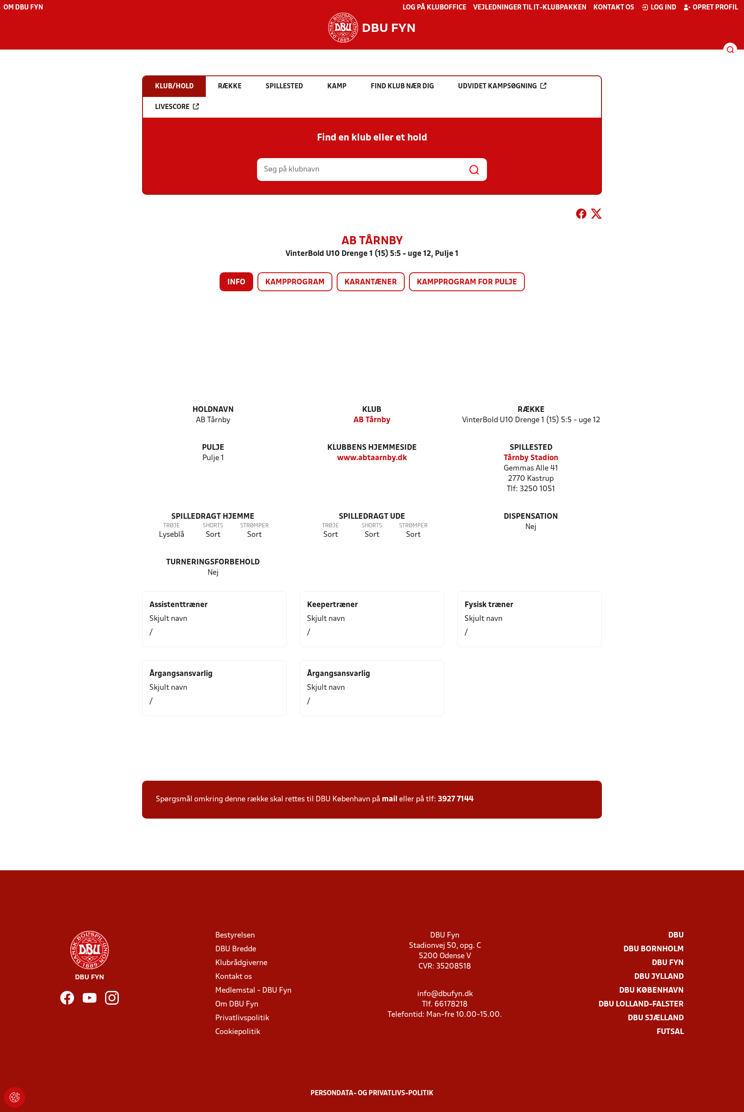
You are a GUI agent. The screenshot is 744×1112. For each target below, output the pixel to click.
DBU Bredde (235, 949)
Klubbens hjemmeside (372, 448)
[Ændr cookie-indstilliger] (14, 1097)
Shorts (213, 526)
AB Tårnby (372, 420)
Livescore (172, 107)
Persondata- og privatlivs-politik (372, 1093)
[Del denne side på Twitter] (596, 215)
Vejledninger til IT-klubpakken (529, 8)
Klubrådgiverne (241, 963)
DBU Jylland (659, 977)
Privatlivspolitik (242, 1018)
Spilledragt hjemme (212, 516)
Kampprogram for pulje (467, 282)
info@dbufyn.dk (445, 994)
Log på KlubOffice (434, 8)
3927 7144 (456, 799)
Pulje (213, 448)
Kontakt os (613, 8)
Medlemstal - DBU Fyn (253, 990)
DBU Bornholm (653, 949)
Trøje (171, 526)
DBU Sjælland (656, 1018)
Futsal (670, 1032)
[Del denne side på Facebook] (581, 215)
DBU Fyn (668, 963)
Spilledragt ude (372, 516)
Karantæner (370, 282)
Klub (371, 410)
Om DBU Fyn (23, 8)
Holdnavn (213, 410)
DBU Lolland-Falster (641, 1004)
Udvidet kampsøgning (497, 87)
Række (531, 410)
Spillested (531, 448)
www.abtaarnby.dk (372, 458)
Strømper (254, 526)
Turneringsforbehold (213, 562)
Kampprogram (295, 282)
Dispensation (531, 516)
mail (389, 799)
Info (236, 282)
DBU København (651, 990)
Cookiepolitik (237, 1032)
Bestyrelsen (235, 935)
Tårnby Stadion (531, 458)
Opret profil (715, 8)
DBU (676, 935)
